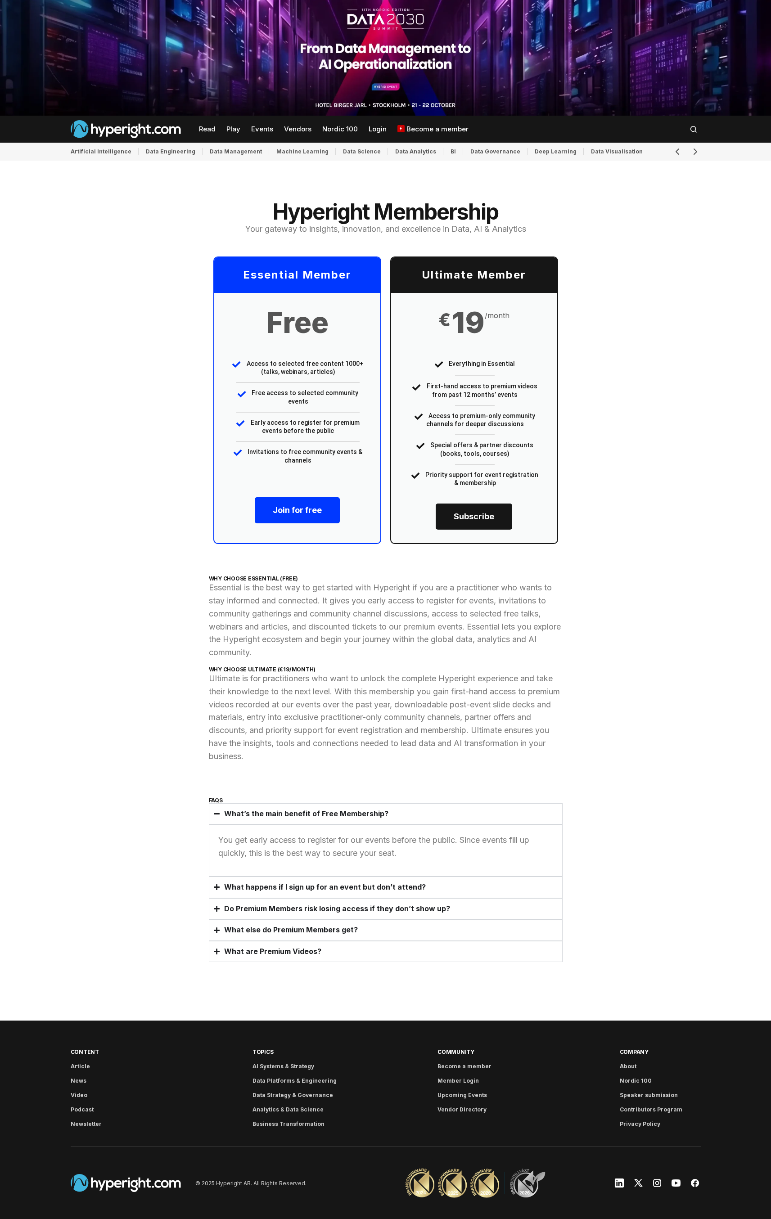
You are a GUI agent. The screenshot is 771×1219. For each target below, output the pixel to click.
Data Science (362, 151)
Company (634, 1051)
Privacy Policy (640, 1123)
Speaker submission (649, 1095)
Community (455, 1051)
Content (85, 1051)
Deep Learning (556, 151)
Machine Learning (302, 151)
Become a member (464, 1066)
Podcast (82, 1109)
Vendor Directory (462, 1109)
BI (453, 151)
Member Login (458, 1080)
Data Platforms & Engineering (294, 1080)
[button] (693, 129)
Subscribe (474, 516)
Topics (263, 1051)
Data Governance (495, 151)
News (78, 1080)
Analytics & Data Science (288, 1109)
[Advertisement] (385, 58)
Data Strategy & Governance (292, 1095)
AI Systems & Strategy (283, 1066)
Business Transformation (288, 1123)
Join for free (297, 510)
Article (80, 1066)
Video (79, 1095)
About (628, 1066)
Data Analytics (415, 151)
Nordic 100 (636, 1080)
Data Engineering (170, 151)
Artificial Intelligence (101, 151)
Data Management (236, 151)
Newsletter (86, 1123)
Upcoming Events (462, 1095)
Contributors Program (651, 1109)
